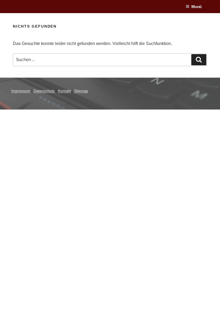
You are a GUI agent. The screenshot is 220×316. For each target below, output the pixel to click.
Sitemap (81, 91)
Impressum (20, 91)
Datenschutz (44, 91)
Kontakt (64, 91)
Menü (196, 6)
